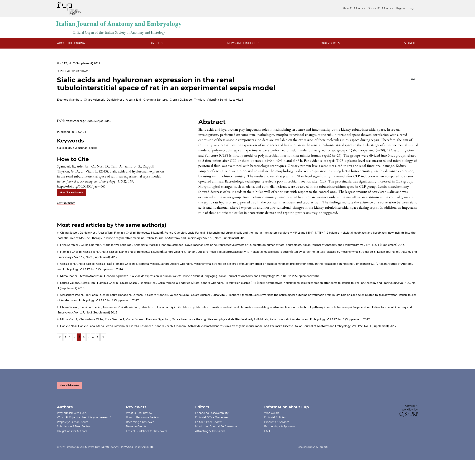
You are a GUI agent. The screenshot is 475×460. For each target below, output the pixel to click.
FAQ (267, 431)
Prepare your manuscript (73, 422)
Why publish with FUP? (72, 412)
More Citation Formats (71, 192)
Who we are (271, 412)
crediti (324, 446)
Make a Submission (69, 385)
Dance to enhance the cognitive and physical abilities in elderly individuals (220, 319)
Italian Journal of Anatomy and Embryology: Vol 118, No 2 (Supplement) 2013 (196, 238)
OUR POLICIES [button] (331, 43)
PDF (413, 79)
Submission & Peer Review (74, 426)
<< (59, 337)
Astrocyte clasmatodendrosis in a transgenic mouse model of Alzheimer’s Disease (241, 326)
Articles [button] (157, 43)
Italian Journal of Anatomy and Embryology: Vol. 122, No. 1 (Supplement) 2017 (345, 326)
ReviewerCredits (136, 426)
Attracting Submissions (210, 431)
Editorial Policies (275, 417)
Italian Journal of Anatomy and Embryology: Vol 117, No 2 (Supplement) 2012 (319, 319)
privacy (313, 446)
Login (412, 8)
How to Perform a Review (142, 417)
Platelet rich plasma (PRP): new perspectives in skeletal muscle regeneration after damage (283, 282)
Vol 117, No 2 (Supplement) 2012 (78, 63)
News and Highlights (243, 43)
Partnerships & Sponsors (279, 426)
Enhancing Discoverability (211, 412)
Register (401, 8)
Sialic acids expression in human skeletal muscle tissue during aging (174, 276)
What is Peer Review (139, 412)
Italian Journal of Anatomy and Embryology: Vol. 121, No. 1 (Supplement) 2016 (353, 244)
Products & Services (276, 422)
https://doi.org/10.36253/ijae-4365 (88, 120)
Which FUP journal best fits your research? (84, 417)
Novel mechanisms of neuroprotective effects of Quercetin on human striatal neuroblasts (243, 244)
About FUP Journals (354, 8)
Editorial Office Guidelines (212, 417)
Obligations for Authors (72, 431)
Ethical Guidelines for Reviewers (146, 431)
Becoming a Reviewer (140, 422)
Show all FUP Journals (380, 8)
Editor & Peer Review (208, 422)
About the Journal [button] (72, 43)
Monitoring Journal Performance (216, 426)
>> (103, 337)
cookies (302, 446)
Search (409, 43)
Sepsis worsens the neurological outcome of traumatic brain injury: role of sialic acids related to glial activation (325, 294)
